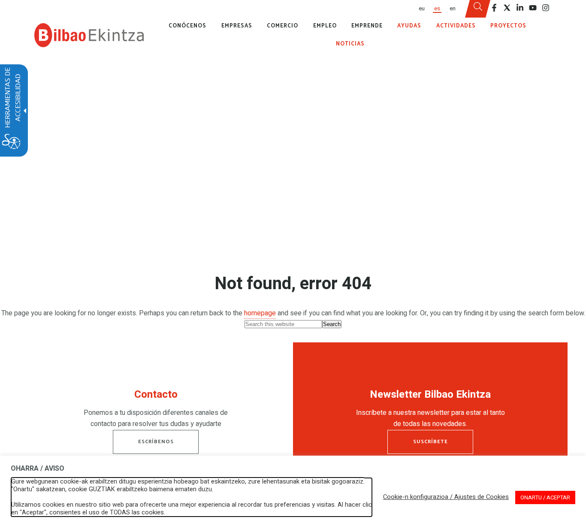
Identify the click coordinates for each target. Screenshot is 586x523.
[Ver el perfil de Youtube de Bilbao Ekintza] (533, 8)
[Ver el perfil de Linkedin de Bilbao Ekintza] (520, 8)
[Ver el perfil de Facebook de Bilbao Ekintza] (494, 8)
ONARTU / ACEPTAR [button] (545, 497)
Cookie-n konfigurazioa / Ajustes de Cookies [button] (446, 497)
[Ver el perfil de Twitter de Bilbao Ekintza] (507, 8)
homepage (260, 313)
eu (422, 8)
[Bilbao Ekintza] (89, 35)
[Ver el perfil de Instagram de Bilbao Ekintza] (546, 8)
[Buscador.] (477, 9)
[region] (155, 411)
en (453, 8)
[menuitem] (421, 9)
